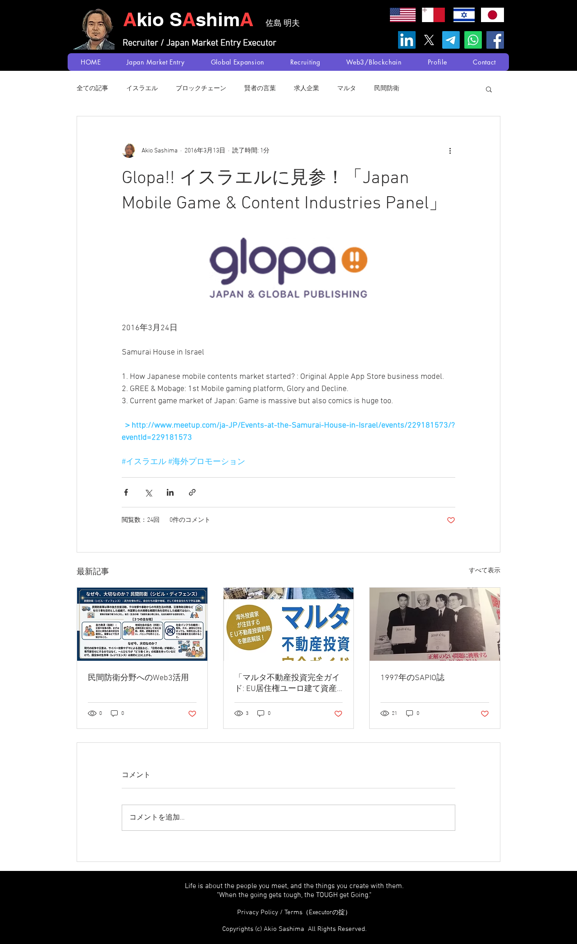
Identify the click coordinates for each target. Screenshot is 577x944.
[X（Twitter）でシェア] (148, 492)
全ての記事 (92, 88)
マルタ (346, 88)
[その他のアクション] (449, 150)
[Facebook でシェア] (126, 492)
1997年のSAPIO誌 (412, 678)
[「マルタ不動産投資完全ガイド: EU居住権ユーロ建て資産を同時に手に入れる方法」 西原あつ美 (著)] (289, 624)
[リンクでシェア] (192, 492)
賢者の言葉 (260, 88)
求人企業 (306, 88)
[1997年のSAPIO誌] (435, 624)
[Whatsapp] (473, 40)
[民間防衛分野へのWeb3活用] (142, 624)
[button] (489, 88)
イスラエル (142, 88)
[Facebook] (495, 40)
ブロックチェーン (201, 88)
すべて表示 (484, 571)
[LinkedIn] (407, 40)
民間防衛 (386, 88)
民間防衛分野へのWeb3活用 (138, 678)
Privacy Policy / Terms (294, 912)
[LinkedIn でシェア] (170, 492)
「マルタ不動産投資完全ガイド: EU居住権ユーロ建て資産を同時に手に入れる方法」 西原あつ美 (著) (288, 683)
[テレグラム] (451, 40)
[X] (429, 40)
